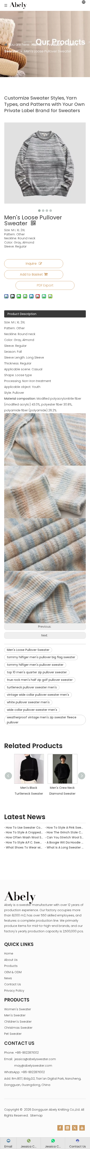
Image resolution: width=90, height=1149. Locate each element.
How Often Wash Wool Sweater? (24, 837)
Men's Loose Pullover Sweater (28, 650)
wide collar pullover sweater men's (32, 710)
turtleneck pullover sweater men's (32, 687)
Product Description (22, 314)
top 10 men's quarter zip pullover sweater (37, 672)
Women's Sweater (17, 1009)
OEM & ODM (13, 972)
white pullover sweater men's (28, 702)
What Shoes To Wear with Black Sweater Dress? (24, 847)
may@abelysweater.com (33, 1066)
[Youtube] (82, 1128)
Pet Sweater (13, 1034)
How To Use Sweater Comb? (24, 827)
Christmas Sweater (18, 1028)
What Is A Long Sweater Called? (65, 847)
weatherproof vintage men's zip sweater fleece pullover (41, 719)
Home (8, 953)
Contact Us (12, 984)
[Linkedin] (67, 1128)
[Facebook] (60, 1128)
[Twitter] (74, 1128)
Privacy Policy (14, 990)
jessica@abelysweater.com (35, 1059)
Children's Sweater (18, 1021)
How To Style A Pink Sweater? (65, 827)
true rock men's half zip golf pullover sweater (40, 680)
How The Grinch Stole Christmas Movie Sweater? (65, 832)
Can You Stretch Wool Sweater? (65, 837)
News (8, 978)
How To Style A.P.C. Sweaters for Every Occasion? (24, 842)
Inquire (31, 263)
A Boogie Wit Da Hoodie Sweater (65, 842)
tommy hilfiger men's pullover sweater (35, 665)
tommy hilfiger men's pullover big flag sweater (41, 657)
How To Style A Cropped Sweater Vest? (24, 832)
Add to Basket (31, 274)
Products (11, 966)
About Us (11, 960)
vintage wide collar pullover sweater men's (38, 695)
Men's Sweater (15, 1015)
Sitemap (36, 1115)
